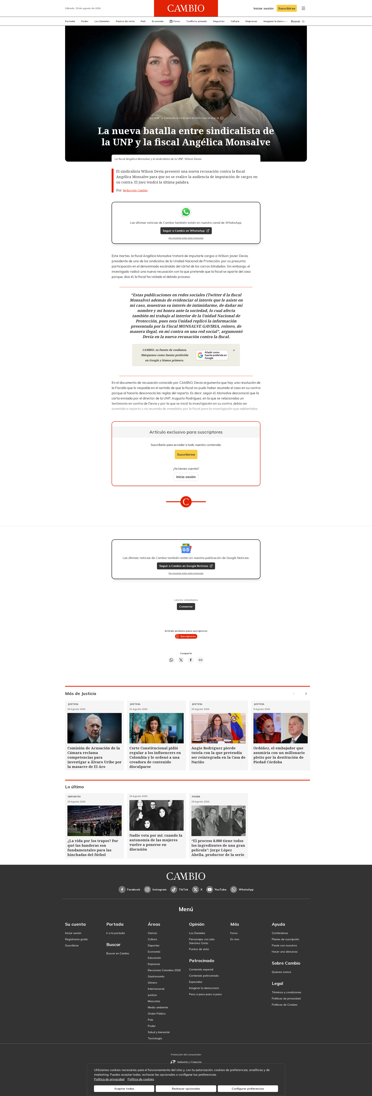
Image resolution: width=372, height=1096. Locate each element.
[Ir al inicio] (186, 8)
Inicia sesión (186, 477)
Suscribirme (186, 454)
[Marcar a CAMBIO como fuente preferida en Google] (212, 355)
